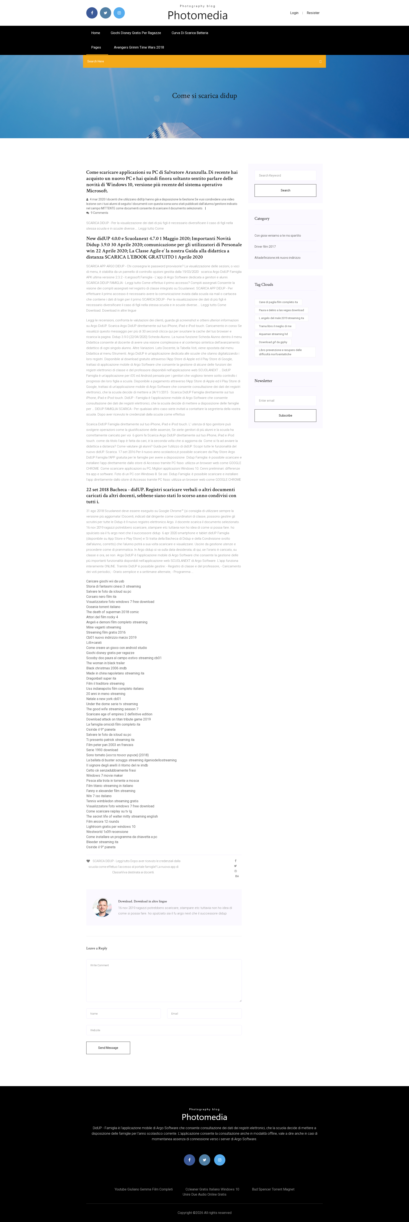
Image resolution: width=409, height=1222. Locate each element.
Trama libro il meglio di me (275, 326)
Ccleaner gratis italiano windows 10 (212, 1189)
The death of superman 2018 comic (112, 612)
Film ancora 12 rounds (102, 821)
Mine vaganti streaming (103, 627)
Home (95, 33)
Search (285, 190)
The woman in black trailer (105, 663)
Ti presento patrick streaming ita (110, 740)
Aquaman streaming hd (273, 334)
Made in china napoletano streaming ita (115, 673)
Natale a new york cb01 (103, 699)
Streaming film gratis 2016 (106, 632)
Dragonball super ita (101, 678)
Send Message (108, 1047)
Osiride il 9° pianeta (100, 729)
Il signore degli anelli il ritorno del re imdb (117, 765)
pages (96, 47)
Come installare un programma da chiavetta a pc (121, 837)
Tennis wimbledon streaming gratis (112, 801)
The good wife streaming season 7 (112, 709)
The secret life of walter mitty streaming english (122, 816)
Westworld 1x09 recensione (107, 832)
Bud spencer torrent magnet (273, 1189)
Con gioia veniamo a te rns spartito (278, 235)
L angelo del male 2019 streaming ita (281, 318)
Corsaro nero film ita (101, 597)
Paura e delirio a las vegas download (281, 310)
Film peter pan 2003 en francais (109, 745)
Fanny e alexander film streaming (110, 791)
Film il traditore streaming (105, 683)
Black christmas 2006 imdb (106, 668)
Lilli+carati (94, 643)
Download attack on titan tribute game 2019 (118, 719)
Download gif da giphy (273, 342)
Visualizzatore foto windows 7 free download (120, 602)
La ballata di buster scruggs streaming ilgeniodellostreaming (131, 760)
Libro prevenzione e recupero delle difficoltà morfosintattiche (280, 352)
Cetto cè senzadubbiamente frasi (111, 770)
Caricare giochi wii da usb (105, 581)
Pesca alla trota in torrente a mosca (112, 781)
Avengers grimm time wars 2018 (139, 47)
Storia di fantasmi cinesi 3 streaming (113, 586)
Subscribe (285, 415)
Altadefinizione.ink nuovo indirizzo (278, 257)
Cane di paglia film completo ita (278, 302)
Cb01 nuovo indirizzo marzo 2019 (111, 637)
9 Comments (99, 212)
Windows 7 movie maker (104, 775)
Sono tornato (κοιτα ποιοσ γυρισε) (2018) (117, 755)
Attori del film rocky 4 (102, 617)
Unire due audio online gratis (204, 1194)
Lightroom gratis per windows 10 (110, 827)
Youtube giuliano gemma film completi (144, 1189)
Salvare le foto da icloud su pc (108, 591)
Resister (313, 13)
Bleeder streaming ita (102, 842)
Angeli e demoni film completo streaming (116, 622)
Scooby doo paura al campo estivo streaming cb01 (124, 658)
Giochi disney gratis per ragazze (136, 33)
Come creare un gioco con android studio (116, 648)
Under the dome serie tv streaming (112, 704)
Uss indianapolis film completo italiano (115, 689)
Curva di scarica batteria (190, 33)
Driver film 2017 (265, 246)
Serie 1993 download (102, 750)
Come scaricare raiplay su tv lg (109, 811)
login (294, 13)
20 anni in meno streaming (105, 694)
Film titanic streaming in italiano (109, 786)
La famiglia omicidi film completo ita (113, 724)
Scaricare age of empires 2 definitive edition (119, 714)
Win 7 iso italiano (99, 796)
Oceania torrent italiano (103, 607)
